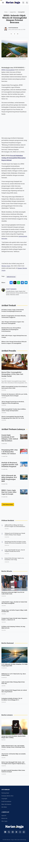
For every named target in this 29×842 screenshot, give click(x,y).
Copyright (4, 798)
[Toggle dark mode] (27, 2)
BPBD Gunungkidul (8, 70)
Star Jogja (4, 821)
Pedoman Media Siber (7, 795)
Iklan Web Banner (6, 804)
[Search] (23, 2)
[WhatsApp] (23, 831)
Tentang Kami (5, 793)
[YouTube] (16, 831)
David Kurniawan (13, 27)
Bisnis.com (4, 818)
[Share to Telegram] (26, 282)
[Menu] (2, 2)
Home (6, 12)
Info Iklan (4, 807)
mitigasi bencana (11, 276)
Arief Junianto (11, 289)
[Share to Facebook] (11, 282)
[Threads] (20, 831)
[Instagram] (12, 831)
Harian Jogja (5, 266)
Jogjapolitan (13, 12)
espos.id (3, 815)
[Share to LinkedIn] (22, 282)
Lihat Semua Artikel (8, 504)
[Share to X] (14, 282)
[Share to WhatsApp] (18, 282)
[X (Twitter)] (8, 831)
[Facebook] (5, 831)
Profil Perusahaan (6, 801)
